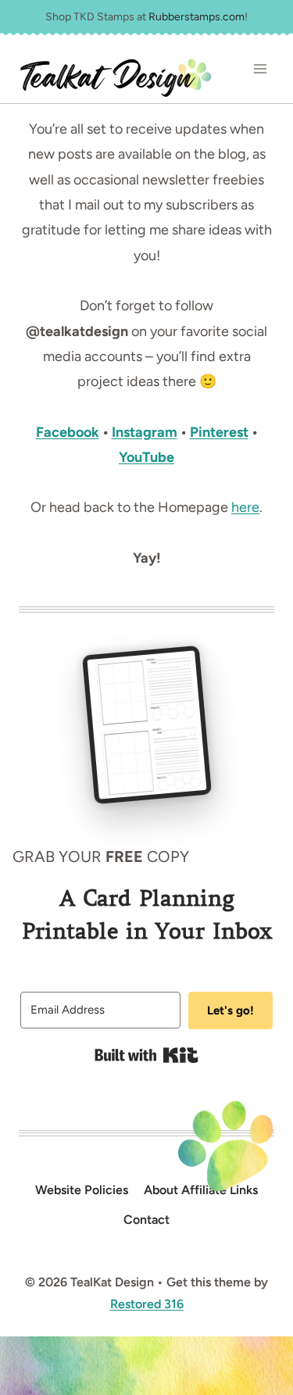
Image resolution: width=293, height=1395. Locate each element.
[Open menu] (259, 69)
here (245, 507)
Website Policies (81, 1189)
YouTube (146, 457)
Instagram (144, 432)
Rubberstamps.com (196, 16)
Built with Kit (146, 1055)
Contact (146, 1219)
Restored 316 (147, 1304)
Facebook (67, 432)
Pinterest (219, 432)
